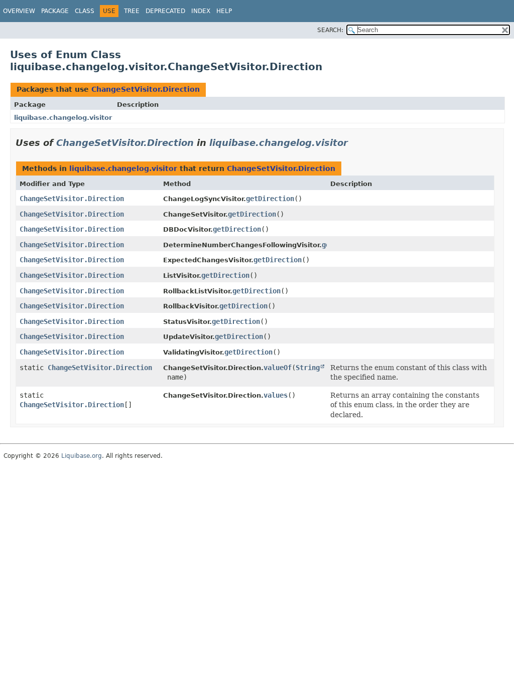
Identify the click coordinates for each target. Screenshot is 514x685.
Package (55, 11)
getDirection (270, 199)
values (276, 395)
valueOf (278, 368)
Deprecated (165, 11)
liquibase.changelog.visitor (63, 117)
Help (224, 11)
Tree (132, 11)
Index (200, 11)
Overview (19, 11)
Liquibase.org (81, 455)
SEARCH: (330, 30)
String (308, 368)
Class (84, 11)
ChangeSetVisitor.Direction (145, 89)
